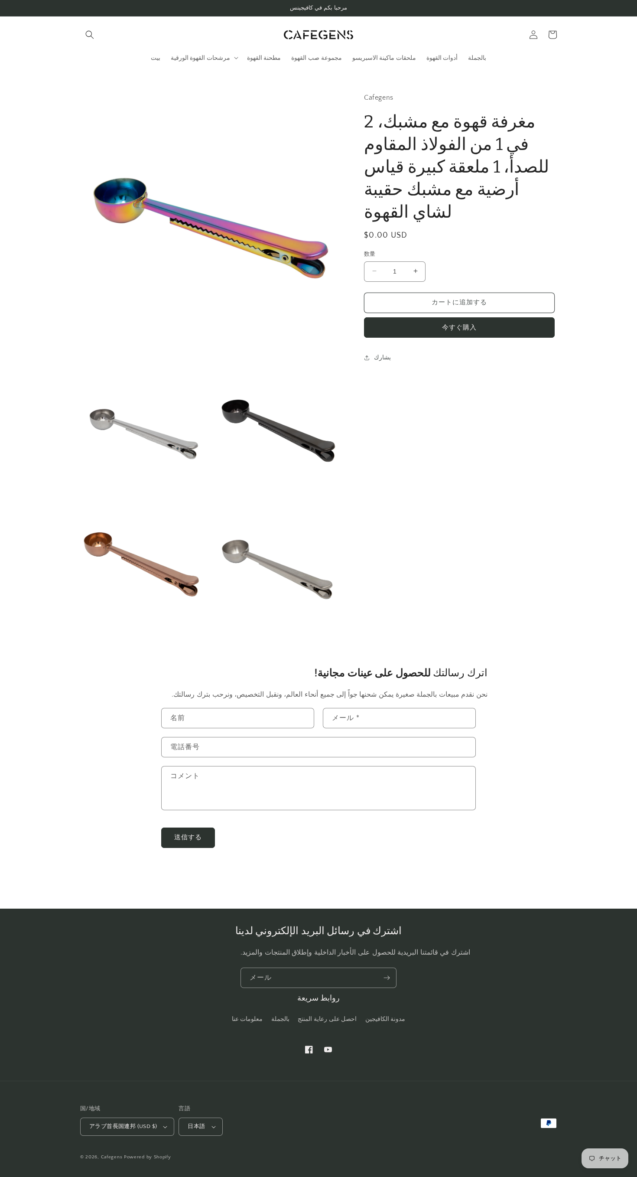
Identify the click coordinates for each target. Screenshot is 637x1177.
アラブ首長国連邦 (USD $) (123, 1126)
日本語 (196, 1126)
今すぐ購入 (459, 327)
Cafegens (112, 1157)
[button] (89, 34)
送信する (188, 837)
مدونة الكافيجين (385, 1019)
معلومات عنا (247, 1019)
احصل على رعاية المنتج (327, 1019)
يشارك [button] (382, 357)
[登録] (386, 978)
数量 (370, 254)
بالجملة (280, 1019)
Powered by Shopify (147, 1157)
